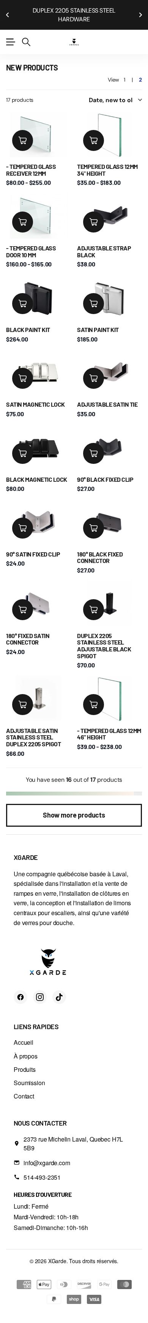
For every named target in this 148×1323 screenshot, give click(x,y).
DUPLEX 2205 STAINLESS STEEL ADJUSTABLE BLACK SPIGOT (104, 637)
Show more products (74, 806)
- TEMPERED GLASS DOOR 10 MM (31, 243)
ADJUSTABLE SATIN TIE (107, 395)
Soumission (29, 1074)
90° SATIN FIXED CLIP (33, 545)
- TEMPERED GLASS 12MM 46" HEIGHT (109, 725)
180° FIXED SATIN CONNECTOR (27, 630)
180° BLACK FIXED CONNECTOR (100, 549)
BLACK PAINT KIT (28, 320)
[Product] (38, 126)
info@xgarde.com (47, 1154)
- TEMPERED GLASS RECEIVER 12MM (31, 161)
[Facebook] (20, 988)
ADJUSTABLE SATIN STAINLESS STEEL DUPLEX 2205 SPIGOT (33, 728)
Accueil (23, 1033)
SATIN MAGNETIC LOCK (35, 395)
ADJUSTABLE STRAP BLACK (104, 243)
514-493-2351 (42, 1168)
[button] (7, 10)
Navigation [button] (10, 33)
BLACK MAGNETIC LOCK (36, 470)
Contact (24, 1087)
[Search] (26, 33)
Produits (25, 1060)
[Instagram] (40, 988)
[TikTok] (59, 988)
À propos (26, 1047)
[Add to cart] (22, 131)
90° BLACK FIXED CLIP (105, 470)
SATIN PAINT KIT (98, 320)
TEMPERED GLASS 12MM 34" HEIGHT (107, 161)
